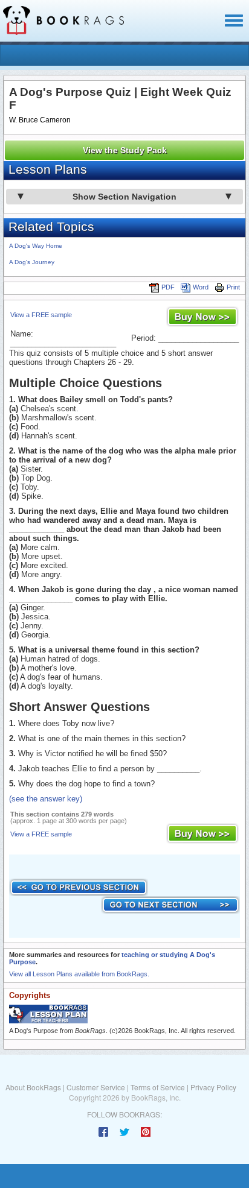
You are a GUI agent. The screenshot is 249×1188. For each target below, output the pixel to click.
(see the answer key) (45, 798)
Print (233, 287)
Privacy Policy (213, 1087)
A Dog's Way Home (35, 245)
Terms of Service (158, 1087)
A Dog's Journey (31, 262)
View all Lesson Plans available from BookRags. (79, 974)
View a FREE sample (41, 314)
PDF (168, 287)
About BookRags (33, 1087)
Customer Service (95, 1087)
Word (201, 287)
